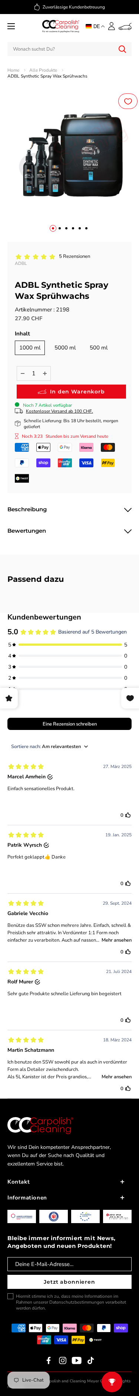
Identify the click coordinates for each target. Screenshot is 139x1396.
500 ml (98, 347)
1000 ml (29, 347)
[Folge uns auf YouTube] (77, 1360)
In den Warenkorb (77, 391)
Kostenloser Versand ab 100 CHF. (59, 411)
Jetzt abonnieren (69, 1282)
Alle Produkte (43, 70)
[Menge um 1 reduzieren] (22, 373)
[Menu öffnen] (11, 26)
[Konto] (111, 26)
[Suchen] (122, 49)
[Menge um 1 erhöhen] (45, 373)
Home (13, 70)
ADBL (21, 263)
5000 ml (65, 347)
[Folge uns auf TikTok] (91, 1360)
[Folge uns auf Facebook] (48, 1360)
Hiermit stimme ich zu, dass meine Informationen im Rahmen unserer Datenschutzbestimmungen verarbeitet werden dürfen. (71, 1302)
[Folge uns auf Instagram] (62, 1360)
